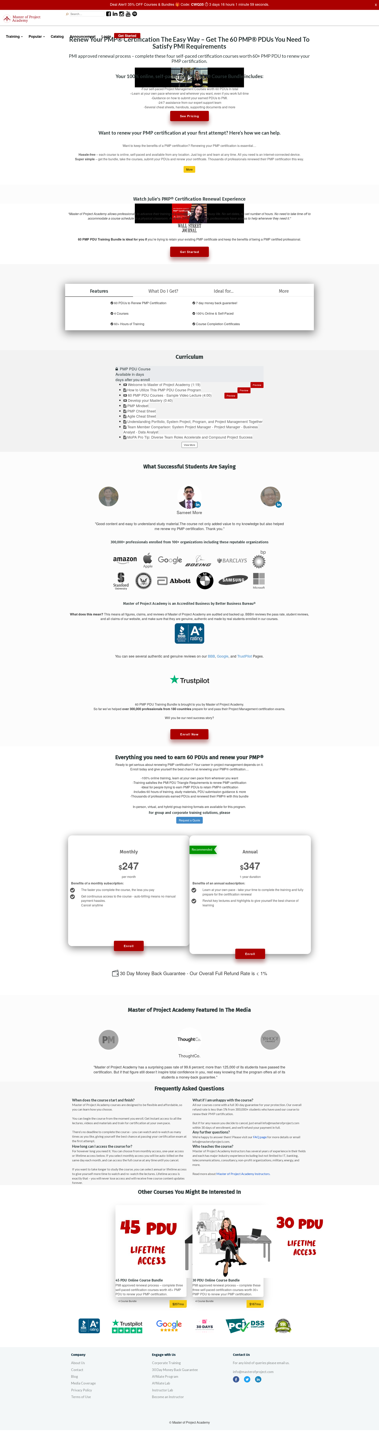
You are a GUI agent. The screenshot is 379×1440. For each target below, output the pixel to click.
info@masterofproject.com (253, 1372)
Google (222, 656)
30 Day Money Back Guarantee (175, 1370)
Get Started (127, 35)
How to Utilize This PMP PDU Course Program (164, 389)
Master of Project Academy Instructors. (243, 1174)
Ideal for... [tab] (224, 291)
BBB (211, 656)
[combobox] (87, 13)
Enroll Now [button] (189, 734)
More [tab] (284, 291)
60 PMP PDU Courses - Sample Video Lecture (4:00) (170, 395)
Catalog (57, 36)
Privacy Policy (81, 1390)
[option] (108, 496)
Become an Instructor (168, 1397)
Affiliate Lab (161, 1383)
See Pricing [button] (189, 116)
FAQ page (260, 1137)
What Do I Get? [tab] (163, 291)
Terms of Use (81, 1397)
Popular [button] (36, 36)
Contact (77, 1370)
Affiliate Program (165, 1376)
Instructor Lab (162, 1390)
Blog (74, 1376)
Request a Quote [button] (189, 820)
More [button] (189, 169)
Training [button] (13, 36)
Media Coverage (83, 1383)
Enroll (129, 946)
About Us (78, 1363)
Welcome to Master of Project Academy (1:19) (164, 384)
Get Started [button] (189, 252)
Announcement (83, 36)
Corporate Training (166, 1363)
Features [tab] (99, 291)
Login (106, 36)
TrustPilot (244, 656)
